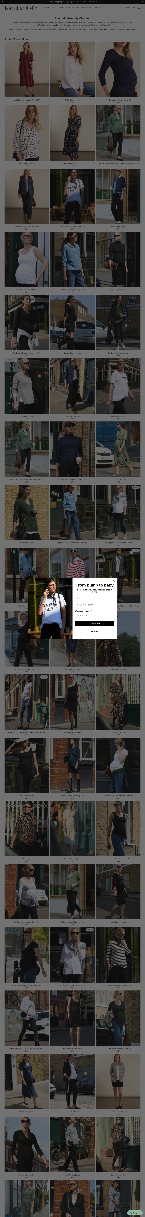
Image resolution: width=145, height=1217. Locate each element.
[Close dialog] (114, 581)
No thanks (94, 631)
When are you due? (83, 611)
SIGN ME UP (94, 623)
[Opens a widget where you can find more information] (135, 1213)
